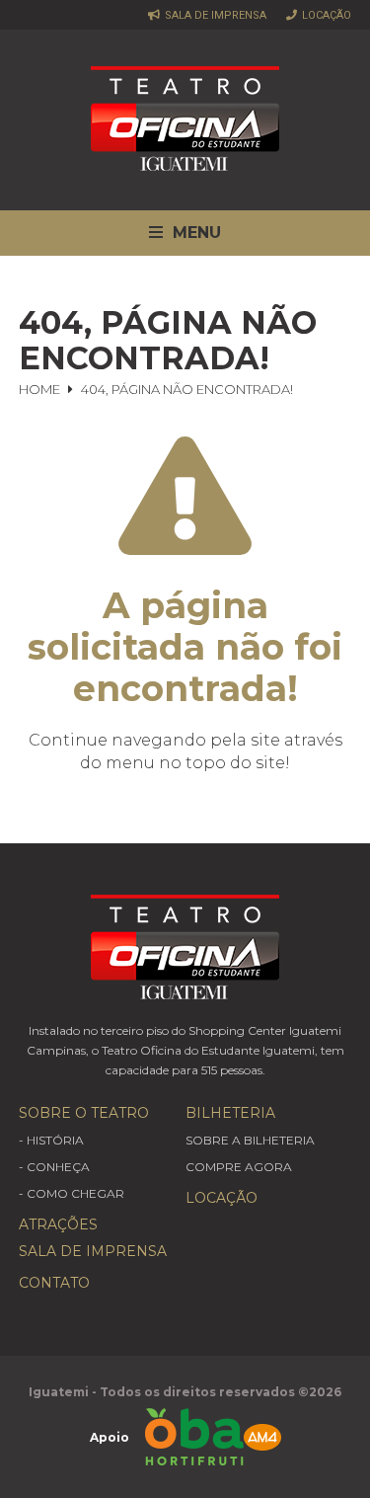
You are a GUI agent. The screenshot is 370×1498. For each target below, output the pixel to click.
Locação (325, 15)
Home (39, 389)
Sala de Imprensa (214, 15)
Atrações (58, 1224)
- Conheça (54, 1166)
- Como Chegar (71, 1193)
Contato (54, 1283)
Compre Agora (238, 1166)
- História (51, 1140)
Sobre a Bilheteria (250, 1140)
